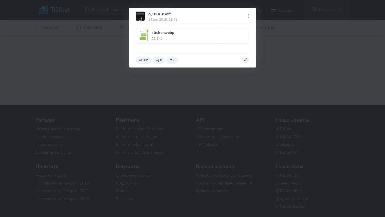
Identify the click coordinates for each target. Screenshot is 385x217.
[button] (192, 36)
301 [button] (146, 60)
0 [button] (161, 60)
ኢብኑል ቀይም (159, 14)
